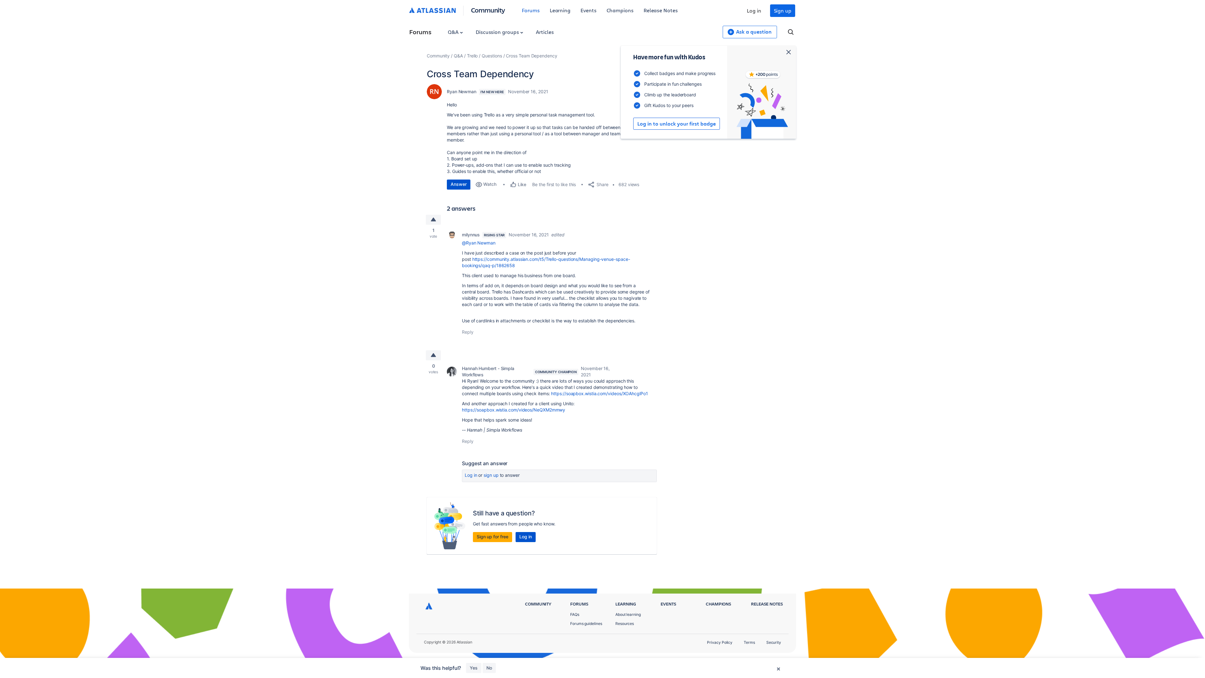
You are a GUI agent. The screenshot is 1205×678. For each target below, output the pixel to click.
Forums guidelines (586, 623)
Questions (492, 55)
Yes (474, 667)
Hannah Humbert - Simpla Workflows (488, 371)
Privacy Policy (719, 642)
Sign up (782, 10)
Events (589, 10)
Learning (560, 10)
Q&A (454, 32)
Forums (531, 10)
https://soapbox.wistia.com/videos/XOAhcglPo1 (599, 393)
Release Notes (661, 10)
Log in (754, 10)
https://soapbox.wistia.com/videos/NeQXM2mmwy (513, 409)
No (489, 667)
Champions (620, 10)
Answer (459, 184)
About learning (628, 614)
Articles (545, 32)
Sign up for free (492, 536)
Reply (468, 332)
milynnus (471, 234)
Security (773, 642)
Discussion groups (498, 32)
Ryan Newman (461, 91)
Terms (749, 642)
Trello (472, 55)
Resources (624, 623)
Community (488, 9)
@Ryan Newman (478, 242)
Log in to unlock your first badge (676, 123)
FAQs (574, 614)
